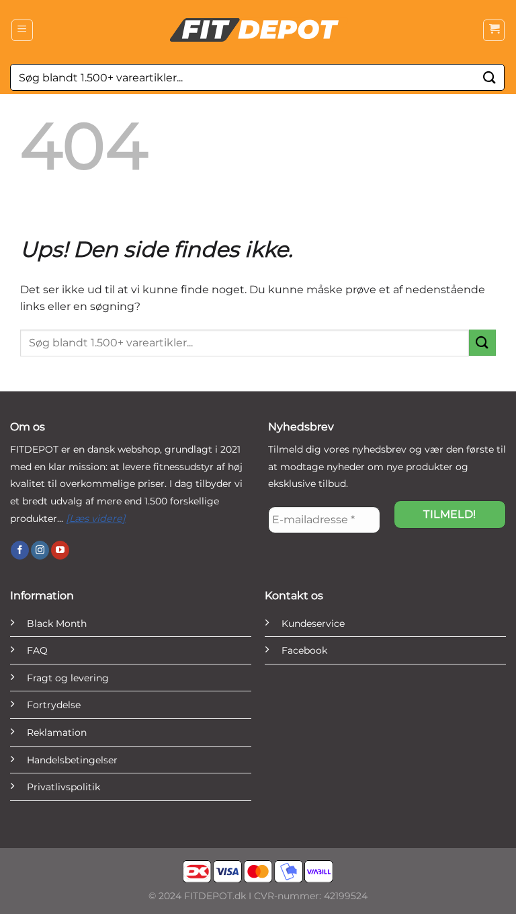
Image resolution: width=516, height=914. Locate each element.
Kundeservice (313, 623)
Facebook (304, 650)
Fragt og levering (68, 678)
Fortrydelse (54, 705)
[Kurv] (494, 30)
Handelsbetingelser (72, 760)
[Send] (489, 77)
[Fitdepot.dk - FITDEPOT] (258, 30)
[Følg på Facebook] (20, 550)
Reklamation (57, 732)
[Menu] (22, 30)
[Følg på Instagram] (40, 550)
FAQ (37, 650)
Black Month (57, 623)
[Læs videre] (96, 518)
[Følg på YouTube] (60, 550)
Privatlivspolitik (63, 787)
